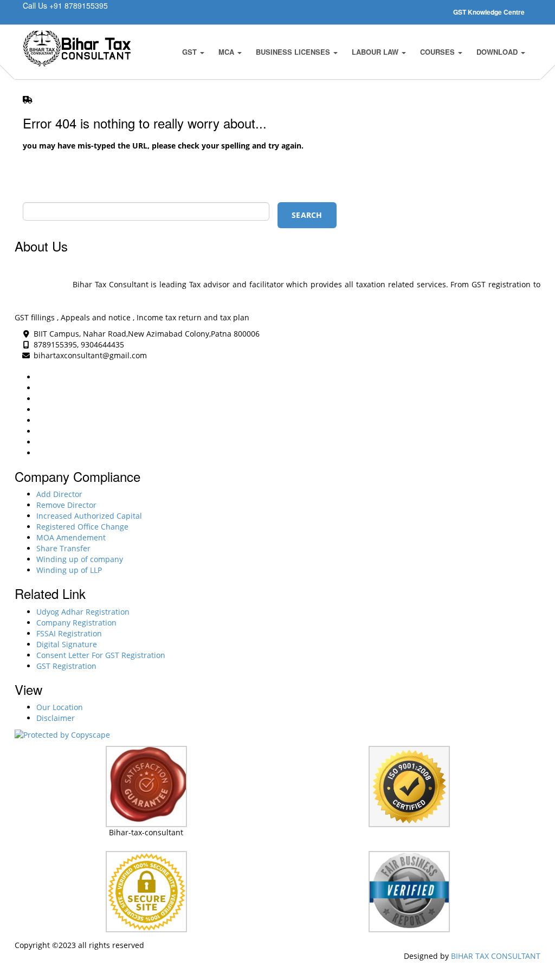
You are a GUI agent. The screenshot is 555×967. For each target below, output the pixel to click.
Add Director (59, 494)
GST (190, 52)
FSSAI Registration (69, 633)
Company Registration (76, 622)
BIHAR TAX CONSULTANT (495, 956)
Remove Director (66, 505)
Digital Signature (66, 644)
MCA (227, 52)
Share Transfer (63, 548)
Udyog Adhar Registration (83, 612)
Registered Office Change (82, 526)
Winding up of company (79, 559)
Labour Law (376, 52)
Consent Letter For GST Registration (100, 655)
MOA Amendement (71, 537)
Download (498, 52)
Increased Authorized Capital (89, 516)
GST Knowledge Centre (489, 12)
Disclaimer (55, 718)
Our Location (59, 707)
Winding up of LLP (69, 570)
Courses (438, 52)
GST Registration (66, 666)
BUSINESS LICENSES (294, 52)
